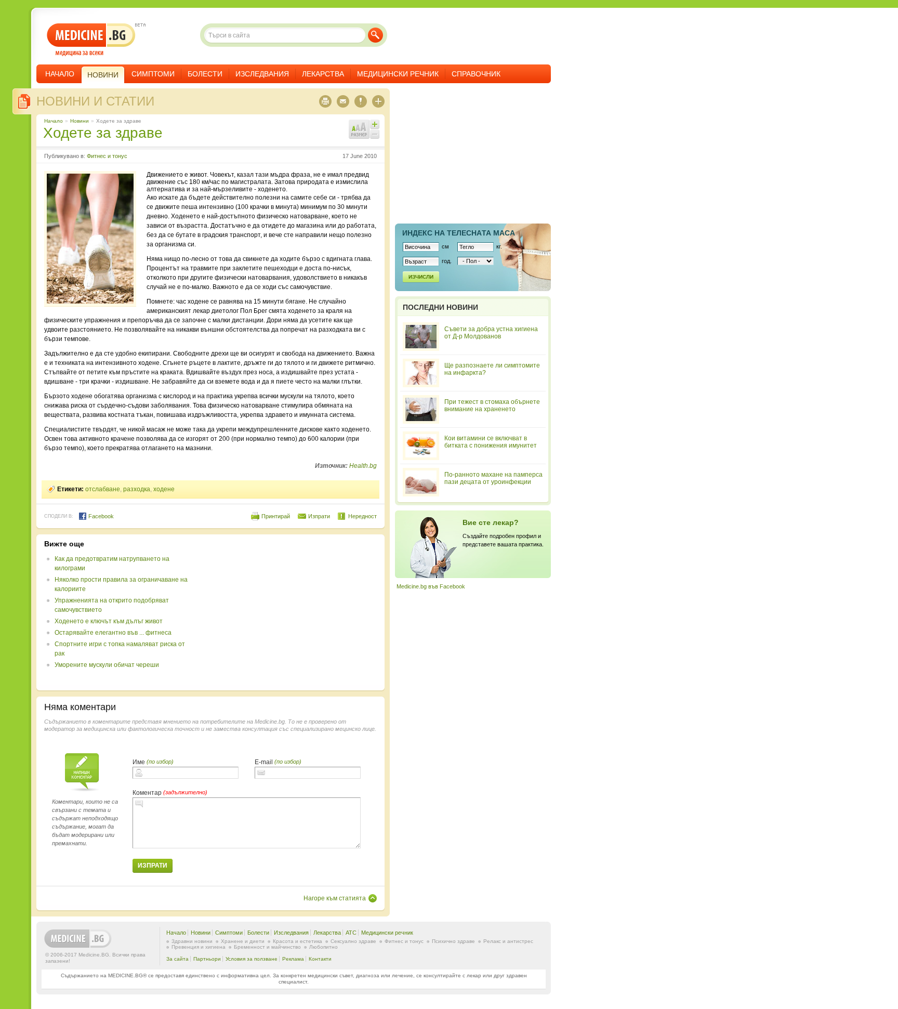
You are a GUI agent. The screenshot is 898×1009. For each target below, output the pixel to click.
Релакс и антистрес (508, 941)
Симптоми (153, 74)
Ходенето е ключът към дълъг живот (109, 621)
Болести (205, 74)
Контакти (320, 959)
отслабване (102, 489)
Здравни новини (192, 941)
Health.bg (363, 465)
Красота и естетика (297, 941)
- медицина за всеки (91, 39)
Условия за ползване (252, 959)
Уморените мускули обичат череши (107, 665)
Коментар (147, 792)
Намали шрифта (374, 134)
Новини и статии (95, 101)
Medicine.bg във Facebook (431, 586)
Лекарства (323, 74)
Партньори (207, 959)
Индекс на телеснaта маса (458, 233)
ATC (351, 932)
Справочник (476, 74)
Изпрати (319, 516)
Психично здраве (453, 941)
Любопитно (323, 947)
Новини (79, 121)
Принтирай (275, 516)
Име (139, 762)
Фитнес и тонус (107, 156)
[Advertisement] (292, 612)
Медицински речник (398, 74)
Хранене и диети (243, 941)
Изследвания (262, 74)
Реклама (293, 959)
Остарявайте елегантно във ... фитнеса (113, 632)
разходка (136, 489)
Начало (59, 74)
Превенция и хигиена (198, 947)
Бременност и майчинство (267, 947)
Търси (375, 35)
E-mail (264, 762)
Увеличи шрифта (374, 124)
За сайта (177, 959)
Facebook (100, 516)
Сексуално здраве (353, 941)
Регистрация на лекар (473, 544)
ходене (164, 489)
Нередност (362, 516)
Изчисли (420, 277)
